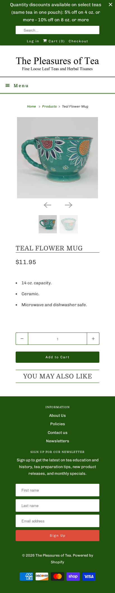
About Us (57, 415)
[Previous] (47, 204)
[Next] (68, 204)
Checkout (78, 41)
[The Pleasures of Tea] (57, 63)
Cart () (56, 41)
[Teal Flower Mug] (57, 157)
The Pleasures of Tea (53, 555)
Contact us (58, 432)
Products (49, 106)
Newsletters (57, 441)
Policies (57, 424)
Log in (33, 41)
